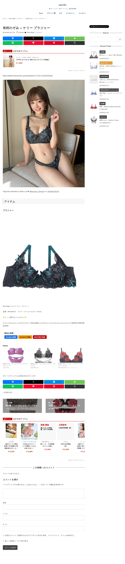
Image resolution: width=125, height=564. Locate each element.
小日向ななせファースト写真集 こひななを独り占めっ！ (29, 446)
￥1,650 (19, 63)
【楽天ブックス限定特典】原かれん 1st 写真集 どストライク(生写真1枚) (84, 446)
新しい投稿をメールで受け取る (16, 541)
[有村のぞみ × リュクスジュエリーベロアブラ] (43, 355)
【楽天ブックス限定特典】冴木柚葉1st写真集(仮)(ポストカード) (11, 446)
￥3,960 (29, 451)
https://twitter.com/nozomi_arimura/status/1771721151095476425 (28, 75)
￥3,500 (47, 449)
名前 (4, 503)
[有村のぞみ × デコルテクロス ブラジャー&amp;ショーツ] (16, 355)
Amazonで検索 (25, 337)
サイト (5, 524)
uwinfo (62, 5)
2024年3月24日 (53, 191)
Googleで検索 (11, 337)
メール (5, 513)
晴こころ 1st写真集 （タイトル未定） (47, 445)
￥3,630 (11, 451)
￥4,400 (65, 449)
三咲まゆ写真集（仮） (66, 445)
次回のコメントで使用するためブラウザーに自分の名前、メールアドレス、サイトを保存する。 (40, 535)
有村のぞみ (8, 392)
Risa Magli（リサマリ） (35, 32)
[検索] (120, 39)
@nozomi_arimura (37, 191)
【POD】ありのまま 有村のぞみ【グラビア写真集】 (33, 60)
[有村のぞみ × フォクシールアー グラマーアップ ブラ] (71, 355)
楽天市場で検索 (39, 337)
